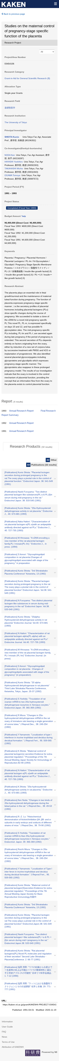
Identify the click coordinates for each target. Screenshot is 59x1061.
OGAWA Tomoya (12, 175)
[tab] (31, 446)
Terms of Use (8, 1042)
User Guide (7, 1026)
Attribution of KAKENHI (13, 1047)
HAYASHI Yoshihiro (14, 161)
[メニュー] (55, 4)
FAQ (4, 1031)
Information (7, 1021)
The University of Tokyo (16, 122)
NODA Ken (10, 155)
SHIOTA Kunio (12, 137)
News (4, 1037)
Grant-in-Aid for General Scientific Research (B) (27, 78)
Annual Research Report (21, 411)
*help (23, 216)
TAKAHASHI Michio (14, 168)
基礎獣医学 (10, 107)
